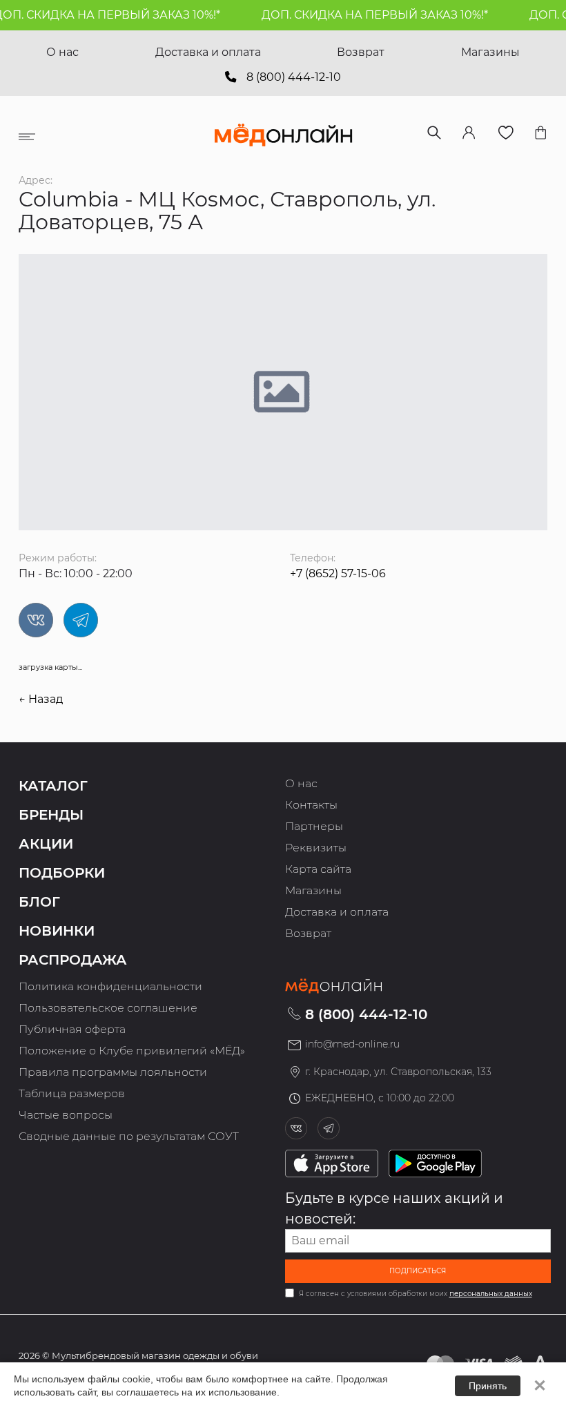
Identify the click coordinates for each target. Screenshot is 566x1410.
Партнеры (314, 826)
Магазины (490, 52)
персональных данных (490, 1293)
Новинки (57, 931)
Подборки (62, 873)
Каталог (53, 786)
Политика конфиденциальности (110, 986)
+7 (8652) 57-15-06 (338, 573)
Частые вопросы (66, 1114)
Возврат (360, 52)
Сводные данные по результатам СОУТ (129, 1136)
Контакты (311, 804)
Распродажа (73, 960)
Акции (46, 844)
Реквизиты (316, 847)
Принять (488, 1385)
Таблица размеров (72, 1093)
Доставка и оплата (208, 52)
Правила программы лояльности (113, 1072)
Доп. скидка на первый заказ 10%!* (366, 14)
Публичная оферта (72, 1029)
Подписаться (417, 1270)
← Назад (41, 699)
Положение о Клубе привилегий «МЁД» (132, 1050)
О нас (62, 52)
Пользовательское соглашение (108, 1007)
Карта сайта (318, 869)
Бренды (51, 815)
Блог (39, 902)
